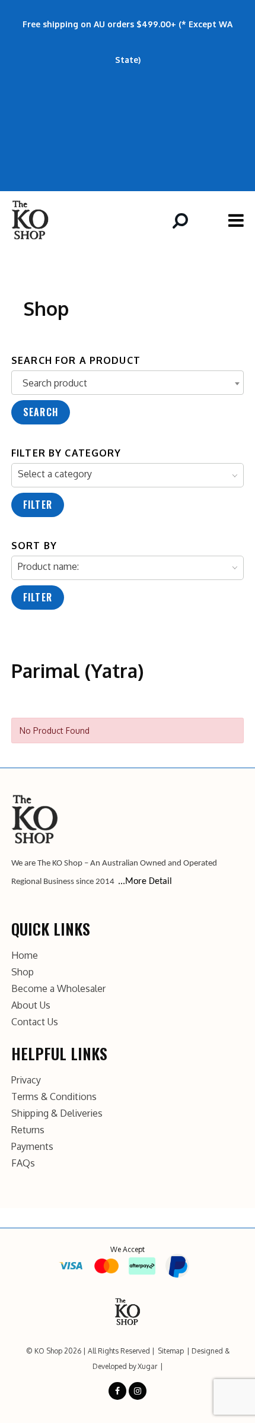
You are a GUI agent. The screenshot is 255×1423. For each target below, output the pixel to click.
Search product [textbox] (55, 383)
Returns (27, 1130)
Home (24, 955)
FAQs (23, 1163)
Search (40, 412)
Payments (32, 1146)
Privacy (26, 1080)
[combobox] (127, 382)
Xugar (147, 1366)
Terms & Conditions (54, 1096)
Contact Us (34, 1022)
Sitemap (171, 1350)
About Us (30, 1005)
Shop (22, 972)
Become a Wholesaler (58, 988)
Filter (37, 504)
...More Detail (145, 881)
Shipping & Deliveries (57, 1113)
